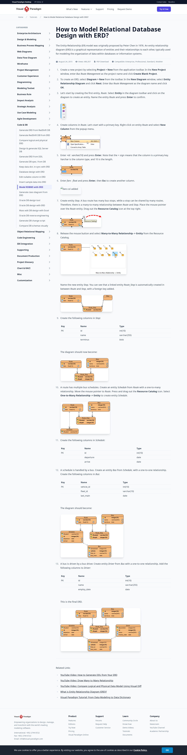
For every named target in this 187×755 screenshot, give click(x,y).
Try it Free (164, 9)
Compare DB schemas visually (33, 225)
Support (100, 9)
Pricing (110, 9)
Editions (71, 724)
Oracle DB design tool (29, 200)
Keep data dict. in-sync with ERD (34, 166)
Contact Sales (161, 2)
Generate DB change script (32, 220)
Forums (99, 720)
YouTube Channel (157, 727)
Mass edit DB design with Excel (34, 210)
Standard (151, 61)
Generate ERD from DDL (31, 156)
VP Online (37, 2)
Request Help (101, 724)
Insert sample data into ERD (32, 182)
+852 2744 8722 (33, 732)
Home (20, 17)
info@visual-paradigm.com (31, 739)
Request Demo (125, 9)
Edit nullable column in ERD (32, 177)
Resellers (171, 2)
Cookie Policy (140, 750)
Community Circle (130, 720)
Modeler (159, 61)
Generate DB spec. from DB (32, 161)
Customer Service (103, 727)
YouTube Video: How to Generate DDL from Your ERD (88, 674)
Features (85, 9)
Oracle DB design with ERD (32, 205)
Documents (127, 735)
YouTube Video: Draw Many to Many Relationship (86, 680)
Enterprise (129, 61)
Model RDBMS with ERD (31, 187)
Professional (140, 61)
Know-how (127, 724)
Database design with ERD (32, 171)
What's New (72, 9)
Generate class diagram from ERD (33, 194)
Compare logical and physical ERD (33, 142)
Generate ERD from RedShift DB (34, 130)
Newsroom (154, 724)
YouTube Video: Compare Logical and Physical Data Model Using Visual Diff (100, 686)
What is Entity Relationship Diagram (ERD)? (83, 691)
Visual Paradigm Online (78, 735)
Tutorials (33, 17)
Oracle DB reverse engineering (34, 215)
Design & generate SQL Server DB (33, 150)
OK (167, 750)
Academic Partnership (159, 731)
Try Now (71, 727)
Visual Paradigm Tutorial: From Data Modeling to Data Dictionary (95, 697)
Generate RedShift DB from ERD (34, 135)
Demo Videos (128, 727)
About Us (154, 720)
